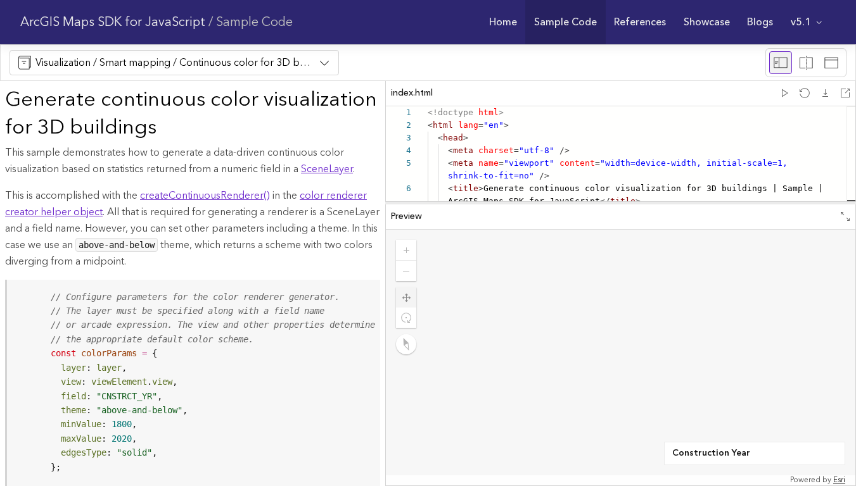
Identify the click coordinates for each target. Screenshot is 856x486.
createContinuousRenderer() (205, 195)
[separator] (620, 203)
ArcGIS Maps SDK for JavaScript (112, 22)
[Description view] (780, 62)
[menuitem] (502, 22)
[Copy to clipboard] (365, 294)
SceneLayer (327, 169)
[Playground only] (806, 62)
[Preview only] (831, 62)
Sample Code (254, 22)
